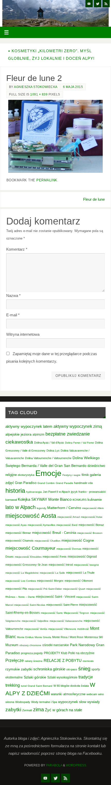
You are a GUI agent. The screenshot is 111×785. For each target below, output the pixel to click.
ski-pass (71, 669)
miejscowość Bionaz (91, 524)
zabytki (13, 709)
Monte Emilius (25, 637)
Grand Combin (46, 483)
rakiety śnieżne (34, 661)
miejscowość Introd (61, 564)
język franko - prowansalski (88, 491)
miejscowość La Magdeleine (22, 572)
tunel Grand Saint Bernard (36, 685)
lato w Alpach (20, 507)
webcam (91, 694)
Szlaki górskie (35, 677)
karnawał (11, 499)
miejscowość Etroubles (28, 556)
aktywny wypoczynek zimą (77, 426)
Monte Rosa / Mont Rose (67, 637)
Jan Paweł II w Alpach (56, 491)
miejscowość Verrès (35, 628)
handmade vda (83, 482)
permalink (46, 180)
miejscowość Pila (16, 588)
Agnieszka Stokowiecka (36, 87)
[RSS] (106, 3)
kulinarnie (95, 500)
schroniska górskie (49, 669)
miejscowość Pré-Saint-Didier (45, 588)
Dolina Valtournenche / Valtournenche (48, 458)
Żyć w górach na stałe (63, 710)
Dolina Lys (53, 450)
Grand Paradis (64, 483)
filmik (85, 475)
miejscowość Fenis (55, 556)
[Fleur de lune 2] (55, 136)
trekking (12, 685)
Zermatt (27, 710)
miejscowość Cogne (77, 540)
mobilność (83, 628)
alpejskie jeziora (18, 434)
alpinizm (38, 434)
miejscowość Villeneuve (62, 628)
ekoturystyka (26, 474)
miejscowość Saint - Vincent (55, 597)
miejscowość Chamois (19, 540)
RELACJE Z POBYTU (63, 660)
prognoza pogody (32, 653)
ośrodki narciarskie (55, 645)
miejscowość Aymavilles (41, 525)
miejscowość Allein (93, 508)
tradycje (85, 677)
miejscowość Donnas (69, 548)
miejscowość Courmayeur (30, 548)
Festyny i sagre (71, 475)
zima (38, 709)
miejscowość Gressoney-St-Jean (26, 564)
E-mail (13, 315)
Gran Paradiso (25, 483)
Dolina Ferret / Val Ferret (79, 442)
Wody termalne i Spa (44, 702)
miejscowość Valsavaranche (66, 620)
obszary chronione (30, 645)
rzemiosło (88, 661)
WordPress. (76, 765)
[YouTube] (89, 3)
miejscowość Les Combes (20, 580)
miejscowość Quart (74, 588)
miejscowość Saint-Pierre (62, 604)
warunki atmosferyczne (68, 694)
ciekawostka (19, 442)
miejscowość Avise (91, 516)
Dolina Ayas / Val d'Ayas (49, 442)
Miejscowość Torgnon (76, 612)
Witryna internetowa (22, 334)
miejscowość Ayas (16, 525)
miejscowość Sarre (52, 612)
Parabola (54, 765)
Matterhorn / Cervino (64, 508)
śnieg (84, 668)
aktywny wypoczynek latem (28, 426)
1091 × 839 (38, 94)
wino (101, 694)
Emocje (48, 473)
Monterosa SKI (93, 637)
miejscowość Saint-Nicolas (29, 604)
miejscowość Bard (66, 525)
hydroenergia (34, 491)
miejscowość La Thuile (80, 572)
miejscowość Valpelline (35, 620)
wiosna (9, 702)
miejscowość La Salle (52, 572)
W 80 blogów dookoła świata (71, 685)
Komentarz (16, 249)
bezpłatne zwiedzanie (67, 434)
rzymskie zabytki (18, 669)
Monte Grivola (43, 637)
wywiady (93, 702)
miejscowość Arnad (68, 516)
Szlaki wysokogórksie (62, 677)
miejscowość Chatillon (47, 540)
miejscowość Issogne (86, 564)
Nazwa (13, 295)
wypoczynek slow (72, 702)
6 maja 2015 (73, 87)
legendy (41, 508)
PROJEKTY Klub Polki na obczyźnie (69, 653)
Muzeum (11, 645)
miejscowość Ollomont (79, 580)
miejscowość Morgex (50, 580)
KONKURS (79, 499)
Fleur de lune (94, 199)
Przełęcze (14, 660)
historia (15, 490)
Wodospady (22, 702)
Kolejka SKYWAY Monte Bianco (45, 499)
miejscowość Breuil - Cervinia (54, 533)
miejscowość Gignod (82, 556)
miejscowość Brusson (89, 533)
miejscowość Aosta (30, 515)
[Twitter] (97, 3)
